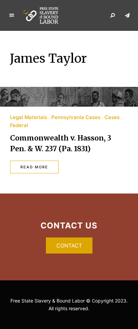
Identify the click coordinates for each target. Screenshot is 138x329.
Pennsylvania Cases (75, 117)
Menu (11, 15)
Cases (112, 117)
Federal (19, 125)
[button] (69, 245)
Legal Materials (28, 117)
